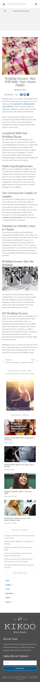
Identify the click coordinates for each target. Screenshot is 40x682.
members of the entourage (11, 217)
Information (9, 593)
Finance (8, 602)
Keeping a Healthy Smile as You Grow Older (18, 492)
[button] (4, 4)
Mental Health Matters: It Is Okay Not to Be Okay (19, 465)
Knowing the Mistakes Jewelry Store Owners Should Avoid (17, 519)
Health (7, 598)
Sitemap (24, 678)
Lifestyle (8, 585)
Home (7, 580)
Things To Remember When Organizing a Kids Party (19, 439)
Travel (7, 589)
